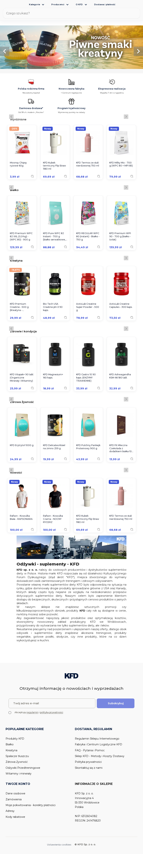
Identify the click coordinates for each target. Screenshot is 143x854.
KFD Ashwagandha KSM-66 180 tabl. (120, 376)
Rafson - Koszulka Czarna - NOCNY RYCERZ (53, 519)
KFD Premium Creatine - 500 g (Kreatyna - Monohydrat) (19, 307)
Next (126, 116)
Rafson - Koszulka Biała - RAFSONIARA (21, 517)
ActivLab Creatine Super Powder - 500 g (87, 307)
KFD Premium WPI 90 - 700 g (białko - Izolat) (120, 236)
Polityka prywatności (88, 762)
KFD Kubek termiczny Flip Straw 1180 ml (54, 165)
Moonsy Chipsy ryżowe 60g (18, 164)
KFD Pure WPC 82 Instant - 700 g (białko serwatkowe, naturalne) (54, 236)
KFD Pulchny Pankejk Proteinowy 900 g (88, 447)
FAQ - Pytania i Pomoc (90, 750)
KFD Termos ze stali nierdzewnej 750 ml (87, 164)
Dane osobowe (15, 793)
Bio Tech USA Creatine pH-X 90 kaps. (53, 307)
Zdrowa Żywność (22, 401)
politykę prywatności (51, 712)
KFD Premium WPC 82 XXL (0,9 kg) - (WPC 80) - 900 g (21, 236)
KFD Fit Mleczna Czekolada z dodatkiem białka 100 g (121, 448)
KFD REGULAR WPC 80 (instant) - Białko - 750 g (88, 236)
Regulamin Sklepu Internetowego (97, 738)
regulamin (32, 712)
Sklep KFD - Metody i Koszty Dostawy (99, 756)
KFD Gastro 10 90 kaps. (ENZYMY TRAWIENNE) (86, 377)
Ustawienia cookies (59, 844)
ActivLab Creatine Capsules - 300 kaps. (120, 305)
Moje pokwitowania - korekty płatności (30, 805)
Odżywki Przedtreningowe (23, 767)
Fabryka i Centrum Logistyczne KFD (98, 744)
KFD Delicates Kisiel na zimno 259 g (54, 447)
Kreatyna (16, 260)
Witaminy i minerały (18, 773)
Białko (14, 190)
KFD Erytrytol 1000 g (22, 445)
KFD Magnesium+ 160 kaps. (53, 376)
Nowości (16, 472)
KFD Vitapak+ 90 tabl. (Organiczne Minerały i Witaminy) (22, 377)
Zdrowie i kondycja (23, 331)
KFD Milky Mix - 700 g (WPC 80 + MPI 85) (121, 164)
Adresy (10, 811)
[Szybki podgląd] (32, 176)
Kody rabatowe (15, 817)
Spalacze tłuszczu (17, 756)
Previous (11, 116)
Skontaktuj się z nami (88, 767)
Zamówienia (14, 799)
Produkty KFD (15, 738)
